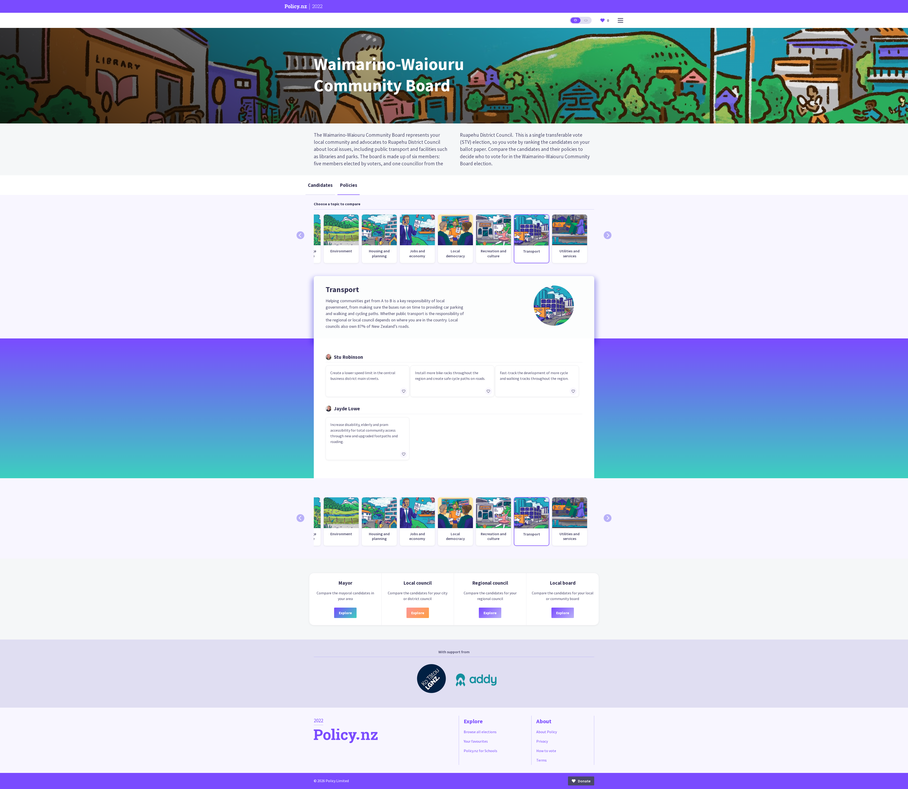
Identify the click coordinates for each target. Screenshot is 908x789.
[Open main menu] (620, 20)
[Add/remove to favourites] (403, 391)
